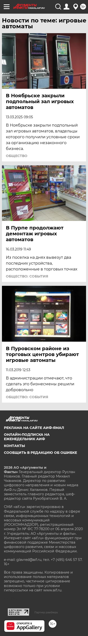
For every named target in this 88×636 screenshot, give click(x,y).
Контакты (14, 446)
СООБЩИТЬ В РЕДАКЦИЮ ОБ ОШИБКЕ (40, 452)
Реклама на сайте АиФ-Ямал (34, 428)
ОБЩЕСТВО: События (27, 276)
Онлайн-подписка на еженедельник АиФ (27, 436)
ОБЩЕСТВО (16, 156)
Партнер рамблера (46, 612)
